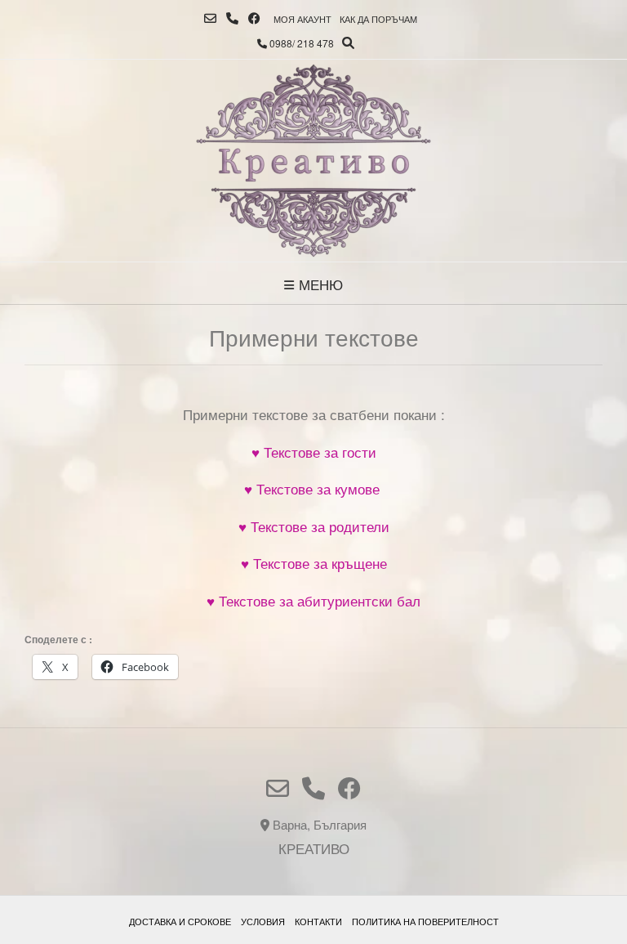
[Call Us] (232, 18)
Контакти (318, 921)
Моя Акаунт (302, 18)
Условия (263, 921)
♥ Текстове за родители (313, 526)
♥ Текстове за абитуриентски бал (313, 600)
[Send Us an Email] (210, 18)
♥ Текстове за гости (313, 451)
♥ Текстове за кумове (314, 488)
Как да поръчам (378, 18)
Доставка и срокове (180, 921)
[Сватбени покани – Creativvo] (313, 160)
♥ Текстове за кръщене (314, 563)
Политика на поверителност (425, 921)
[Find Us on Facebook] (254, 18)
